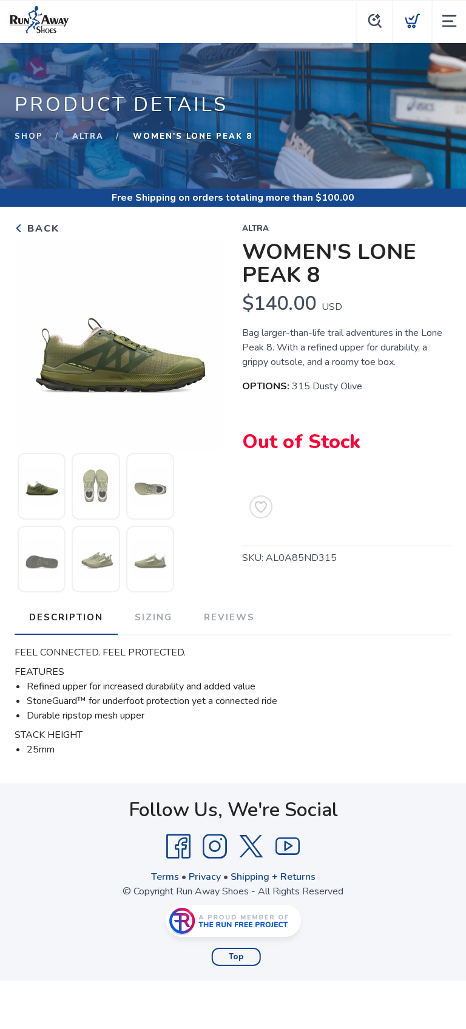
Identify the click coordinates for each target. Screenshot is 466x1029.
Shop (29, 136)
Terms (165, 876)
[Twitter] (251, 846)
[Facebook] (178, 846)
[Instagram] (215, 846)
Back (41, 228)
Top (236, 956)
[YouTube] (287, 846)
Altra (88, 136)
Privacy (205, 876)
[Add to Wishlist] (260, 506)
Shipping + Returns (273, 876)
